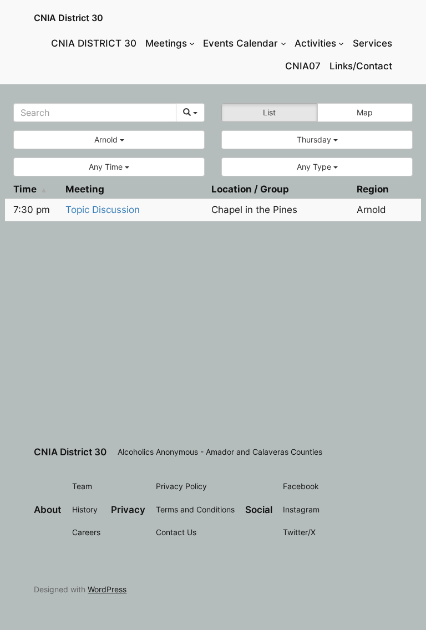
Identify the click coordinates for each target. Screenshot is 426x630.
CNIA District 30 (68, 17)
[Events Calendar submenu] (283, 43)
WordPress (107, 589)
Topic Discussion (102, 209)
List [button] (269, 112)
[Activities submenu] (341, 43)
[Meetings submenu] (192, 43)
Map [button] (365, 112)
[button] (109, 139)
